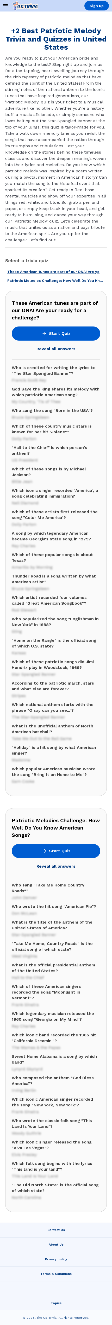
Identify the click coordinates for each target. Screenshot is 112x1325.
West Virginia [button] (24, 956)
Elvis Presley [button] (24, 1154)
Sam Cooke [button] (23, 781)
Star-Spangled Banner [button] (34, 934)
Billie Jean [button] (22, 481)
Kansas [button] (19, 652)
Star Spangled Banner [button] (34, 674)
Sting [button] (17, 631)
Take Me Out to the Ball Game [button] (42, 738)
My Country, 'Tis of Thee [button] (36, 401)
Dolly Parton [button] (24, 438)
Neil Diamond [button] (25, 502)
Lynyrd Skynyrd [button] (27, 1068)
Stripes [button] (19, 695)
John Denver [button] (24, 897)
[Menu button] (5, 6)
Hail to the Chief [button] (28, 977)
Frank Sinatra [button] (25, 1004)
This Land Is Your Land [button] (35, 1176)
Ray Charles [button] (23, 545)
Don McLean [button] (24, 913)
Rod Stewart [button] (24, 610)
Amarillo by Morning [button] (32, 567)
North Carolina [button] (26, 1197)
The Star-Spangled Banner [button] (38, 717)
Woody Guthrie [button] (26, 1133)
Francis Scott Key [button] (29, 380)
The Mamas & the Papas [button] (36, 1047)
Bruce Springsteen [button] (30, 417)
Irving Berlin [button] (24, 1090)
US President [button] (25, 460)
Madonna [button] (21, 759)
